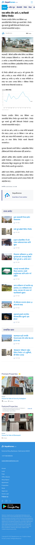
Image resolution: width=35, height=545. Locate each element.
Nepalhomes (9, 33)
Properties (5, 485)
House (3, 396)
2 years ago (17, 358)
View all (30, 408)
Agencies (5, 491)
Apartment (5, 482)
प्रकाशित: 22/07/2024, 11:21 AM (9, 187)
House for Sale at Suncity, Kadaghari (14, 398)
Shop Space (5, 479)
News (3, 488)
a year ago (17, 222)
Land (3, 471)
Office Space (6, 477)
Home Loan (5, 494)
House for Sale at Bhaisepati (11, 435)
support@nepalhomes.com (10, 461)
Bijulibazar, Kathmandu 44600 (20, 451)
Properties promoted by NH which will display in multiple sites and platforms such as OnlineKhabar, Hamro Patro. (14, 410)
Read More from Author (19, 197)
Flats (3, 474)
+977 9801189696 (7, 456)
